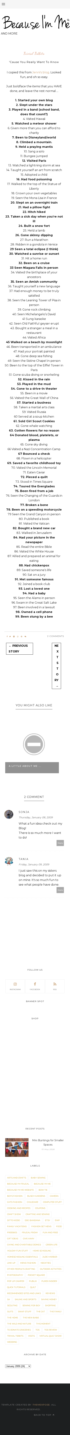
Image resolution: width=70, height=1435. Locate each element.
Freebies (12, 1232)
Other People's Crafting (21, 1269)
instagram (15, 989)
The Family (56, 1311)
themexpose (41, 1404)
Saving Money (49, 1299)
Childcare (32, 1202)
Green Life (51, 1244)
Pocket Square (36, 1275)
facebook (35, 989)
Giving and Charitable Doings (24, 1244)
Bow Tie (43, 1190)
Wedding (12, 1342)
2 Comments (55, 636)
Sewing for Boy (31, 1305)
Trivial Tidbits (34, 53)
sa (8, 1299)
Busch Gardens (36, 1196)
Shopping (50, 1305)
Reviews (50, 1293)
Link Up (11, 1263)
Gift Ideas (12, 1238)
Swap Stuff (24, 1311)
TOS (37, 1330)
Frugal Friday (30, 1232)
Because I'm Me (42, 1184)
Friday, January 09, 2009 (34, 864)
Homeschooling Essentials (22, 1257)
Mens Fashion (28, 1263)
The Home (12, 1317)
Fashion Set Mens (41, 1226)
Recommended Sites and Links (24, 1293)
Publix (33, 1281)
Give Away (28, 1238)
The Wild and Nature (19, 1323)
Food (59, 1226)
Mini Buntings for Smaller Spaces (48, 1142)
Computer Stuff (52, 1202)
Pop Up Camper (15, 1281)
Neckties (46, 1263)
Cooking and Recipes (18, 1208)
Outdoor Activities (50, 1269)
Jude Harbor (50, 1257)
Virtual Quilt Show (50, 1336)
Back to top (43, 1415)
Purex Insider (49, 1281)
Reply (60, 843)
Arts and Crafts (16, 1177)
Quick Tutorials (16, 1287)
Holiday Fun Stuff (17, 1250)
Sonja (24, 812)
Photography (15, 1275)
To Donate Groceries (19, 1330)
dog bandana (32, 1220)
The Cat (40, 1311)
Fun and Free (50, 1232)
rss (55, 989)
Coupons (40, 1208)
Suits (10, 1311)
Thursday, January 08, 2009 (36, 817)
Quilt (33, 1287)
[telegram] (14, 636)
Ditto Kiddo (13, 1220)
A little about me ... (25, 766)
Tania (24, 859)
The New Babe (31, 1317)
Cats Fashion (14, 1202)
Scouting (12, 1305)
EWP (57, 1220)
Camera (54, 1196)
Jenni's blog (40, 72)
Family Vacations (17, 1226)
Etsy (47, 1220)
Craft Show (14, 1214)
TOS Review (50, 1330)
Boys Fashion (14, 1196)
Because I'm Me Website (20, 1190)
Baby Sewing (38, 1177)
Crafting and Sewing (38, 1214)
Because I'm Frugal (18, 1184)
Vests (31, 1336)
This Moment (43, 1323)
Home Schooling (42, 1250)
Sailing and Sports (25, 1299)
